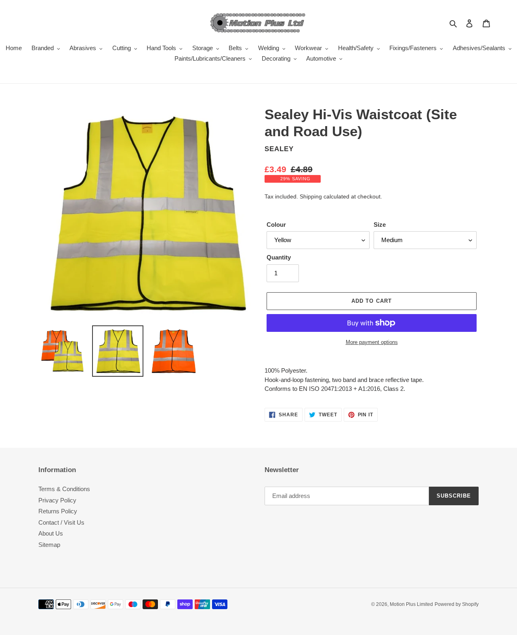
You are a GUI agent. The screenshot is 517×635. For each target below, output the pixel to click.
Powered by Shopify (457, 604)
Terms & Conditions (64, 488)
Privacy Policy (57, 500)
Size (380, 224)
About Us (50, 533)
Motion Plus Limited (411, 604)
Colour (276, 224)
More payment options (372, 342)
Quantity (279, 257)
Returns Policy (57, 511)
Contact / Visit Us (61, 522)
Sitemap (49, 544)
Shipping (311, 196)
